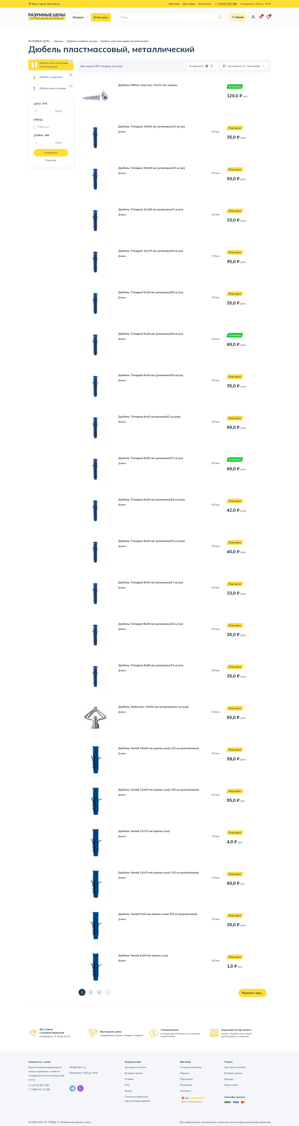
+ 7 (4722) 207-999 (226, 3)
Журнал (184, 1073)
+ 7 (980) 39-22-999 (39, 1089)
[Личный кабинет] (253, 17)
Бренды (228, 1079)
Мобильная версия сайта (76, 1122)
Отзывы (129, 1079)
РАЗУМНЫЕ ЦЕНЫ (39, 41)
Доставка (189, 3)
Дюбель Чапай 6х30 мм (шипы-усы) (143, 955)
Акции (128, 1090)
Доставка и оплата (135, 1067)
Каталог (102, 17)
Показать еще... (252, 993)
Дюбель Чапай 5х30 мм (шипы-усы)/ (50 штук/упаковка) (157, 914)
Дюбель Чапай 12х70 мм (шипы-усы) (144, 831)
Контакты (204, 3)
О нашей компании (190, 1067)
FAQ (127, 1085)
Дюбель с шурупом (50, 77)
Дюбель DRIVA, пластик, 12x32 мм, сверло (147, 85)
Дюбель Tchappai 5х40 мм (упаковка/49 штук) (150, 333)
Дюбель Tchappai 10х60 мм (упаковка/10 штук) (151, 168)
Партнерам (186, 1079)
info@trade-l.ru (77, 1067)
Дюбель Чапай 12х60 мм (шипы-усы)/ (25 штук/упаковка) (158, 789)
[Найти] (220, 17)
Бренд (38, 119)
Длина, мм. (42, 135)
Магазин (174, 3)
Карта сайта (231, 1085)
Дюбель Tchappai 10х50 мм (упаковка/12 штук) (151, 126)
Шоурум (78, 17)
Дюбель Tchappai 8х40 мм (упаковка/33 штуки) (151, 541)
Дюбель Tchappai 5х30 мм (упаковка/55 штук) (150, 292)
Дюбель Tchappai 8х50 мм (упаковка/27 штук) (150, 582)
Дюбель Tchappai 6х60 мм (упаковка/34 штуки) (151, 499)
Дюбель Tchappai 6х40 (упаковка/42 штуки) (149, 416)
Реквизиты (186, 1085)
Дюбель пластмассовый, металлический (54, 64)
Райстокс (43, 126)
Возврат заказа (133, 1073)
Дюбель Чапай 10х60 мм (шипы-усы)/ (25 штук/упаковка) (158, 748)
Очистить (50, 160)
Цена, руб (40, 103)
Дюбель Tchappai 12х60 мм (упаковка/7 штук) (150, 209)
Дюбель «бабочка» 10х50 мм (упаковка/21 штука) (153, 706)
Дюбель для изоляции (52, 88)
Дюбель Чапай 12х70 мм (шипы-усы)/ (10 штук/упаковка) (158, 872)
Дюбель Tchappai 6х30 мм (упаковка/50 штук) (150, 375)
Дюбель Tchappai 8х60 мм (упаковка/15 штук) (150, 624)
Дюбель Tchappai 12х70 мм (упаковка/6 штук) (150, 250)
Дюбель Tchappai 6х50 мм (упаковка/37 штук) (150, 458)
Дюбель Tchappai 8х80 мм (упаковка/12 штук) (150, 665)
